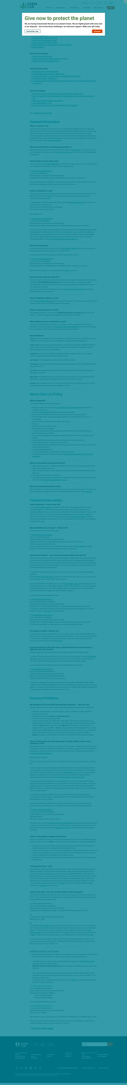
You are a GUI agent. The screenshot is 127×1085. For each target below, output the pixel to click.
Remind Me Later (33, 31)
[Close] (125, 1)
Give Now (97, 31)
